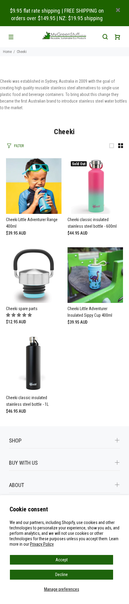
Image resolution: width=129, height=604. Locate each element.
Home (7, 52)
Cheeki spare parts (22, 308)
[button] (19, 315)
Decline (61, 574)
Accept (62, 559)
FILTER (19, 145)
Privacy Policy (42, 544)
